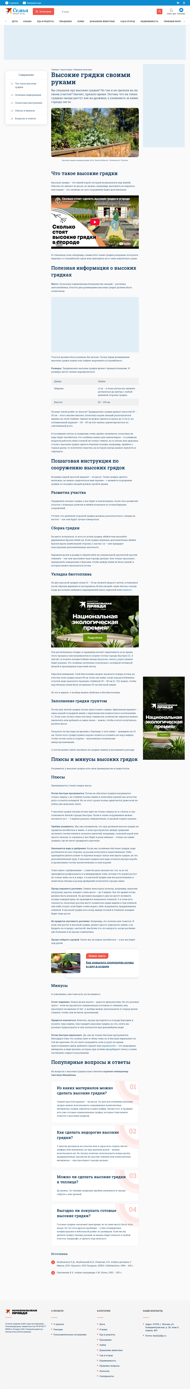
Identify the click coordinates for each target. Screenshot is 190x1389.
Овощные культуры (83, 69)
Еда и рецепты (45, 21)
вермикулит (109, 1045)
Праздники (65, 21)
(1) (129, 418)
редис (120, 659)
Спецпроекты (106, 1376)
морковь (103, 659)
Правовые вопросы (174, 21)
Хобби (80, 21)
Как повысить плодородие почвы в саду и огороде (110, 964)
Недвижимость (149, 21)
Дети (15, 21)
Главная (55, 69)
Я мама (27, 21)
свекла (112, 659)
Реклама (58, 1329)
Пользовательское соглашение (70, 1334)
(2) (129, 655)
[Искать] (159, 11)
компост (127, 589)
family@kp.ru (159, 1335)
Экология (104, 1371)
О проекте (59, 1324)
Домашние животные (102, 21)
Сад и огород (127, 21)
